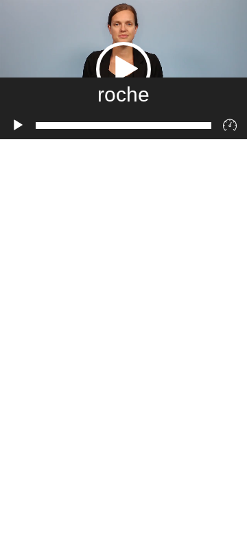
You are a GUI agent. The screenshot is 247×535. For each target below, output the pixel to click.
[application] (123, 69)
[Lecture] (18, 125)
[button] (123, 69)
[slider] (123, 125)
